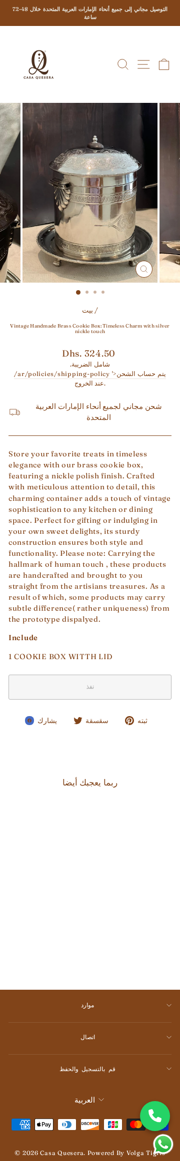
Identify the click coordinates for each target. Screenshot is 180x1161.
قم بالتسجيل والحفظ (88, 1069)
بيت (87, 310)
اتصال (87, 1037)
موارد (87, 1005)
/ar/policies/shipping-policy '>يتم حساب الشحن (90, 374)
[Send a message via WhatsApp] (163, 1144)
